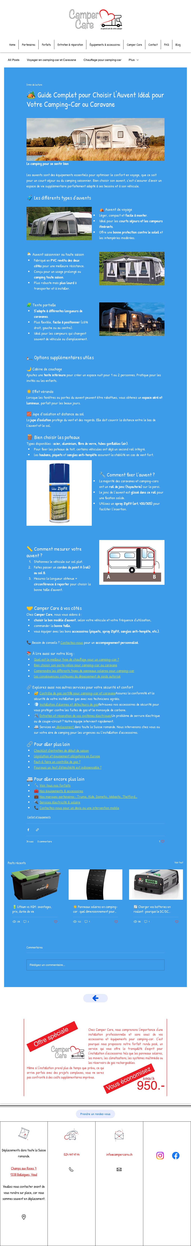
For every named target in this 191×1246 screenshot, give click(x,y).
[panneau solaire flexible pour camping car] (96, 884)
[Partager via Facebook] (28, 830)
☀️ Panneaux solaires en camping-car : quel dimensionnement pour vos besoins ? (95, 909)
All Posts (13, 60)
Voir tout (178, 862)
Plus (132, 60)
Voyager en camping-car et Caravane (51, 60)
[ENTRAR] (95, 998)
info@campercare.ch (119, 1154)
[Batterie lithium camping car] (35, 884)
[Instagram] (160, 1156)
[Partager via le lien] (37, 830)
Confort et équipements (39, 817)
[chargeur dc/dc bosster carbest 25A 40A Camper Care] (156, 884)
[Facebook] (176, 1156)
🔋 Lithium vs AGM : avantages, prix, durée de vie (32, 909)
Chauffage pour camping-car (102, 60)
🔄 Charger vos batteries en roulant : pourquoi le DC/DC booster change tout (152, 909)
